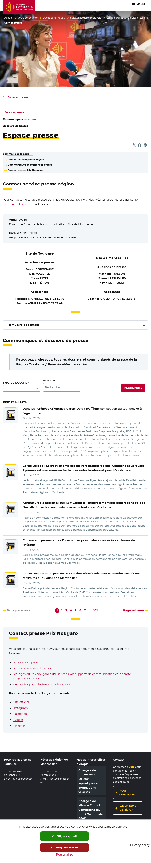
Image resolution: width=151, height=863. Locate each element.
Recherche (133, 387)
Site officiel (21, 702)
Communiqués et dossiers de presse (30, 164)
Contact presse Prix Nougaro (25, 170)
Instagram (20, 708)
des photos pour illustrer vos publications (41, 684)
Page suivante (133, 610)
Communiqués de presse (20, 119)
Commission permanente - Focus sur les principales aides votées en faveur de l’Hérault (79, 542)
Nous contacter (127, 792)
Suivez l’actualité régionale (85, 17)
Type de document (17, 382)
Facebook (20, 714)
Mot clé (49, 380)
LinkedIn (19, 726)
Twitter (18, 719)
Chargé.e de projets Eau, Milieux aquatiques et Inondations (88, 779)
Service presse (136, 17)
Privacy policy (140, 845)
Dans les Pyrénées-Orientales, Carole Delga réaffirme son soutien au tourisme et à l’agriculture (82, 411)
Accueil (8, 17)
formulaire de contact (18, 204)
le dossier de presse (26, 662)
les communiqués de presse (32, 668)
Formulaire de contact (23, 325)
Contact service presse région (26, 159)
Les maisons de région (127, 808)
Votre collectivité (28, 17)
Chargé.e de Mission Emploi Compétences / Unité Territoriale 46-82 (90, 809)
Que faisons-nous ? (54, 17)
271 (95, 610)
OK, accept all (66, 836)
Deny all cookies (66, 847)
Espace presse (114, 17)
